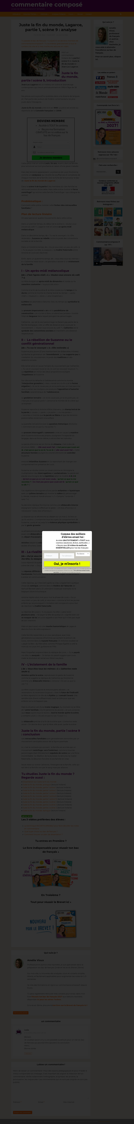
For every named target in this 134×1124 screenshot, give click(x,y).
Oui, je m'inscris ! (67, 564)
